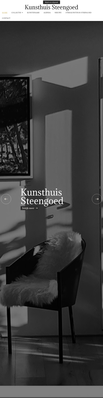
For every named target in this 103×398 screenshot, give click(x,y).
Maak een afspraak (51, 2)
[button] (17, 12)
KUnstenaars (33, 13)
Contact (6, 18)
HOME (4, 13)
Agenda (47, 13)
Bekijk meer (28, 208)
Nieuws (58, 13)
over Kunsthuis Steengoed (78, 13)
